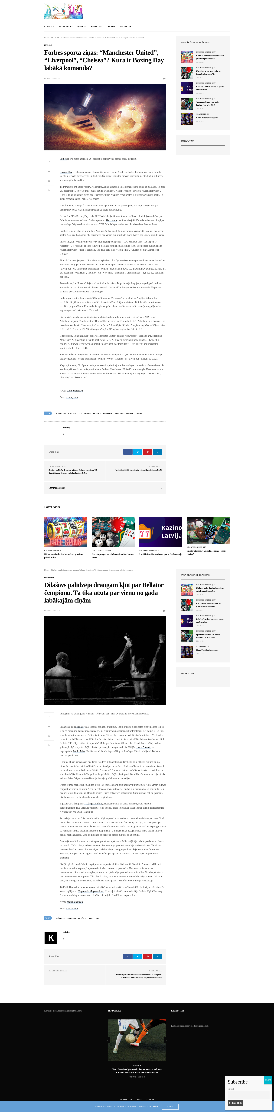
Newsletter (126, 1100)
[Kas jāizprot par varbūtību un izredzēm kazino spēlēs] (187, 73)
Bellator (80, 726)
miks (91, 918)
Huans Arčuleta (143, 747)
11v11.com (111, 220)
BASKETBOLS (66, 26)
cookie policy (152, 1106)
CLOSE (268, 1080)
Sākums (150, 1100)
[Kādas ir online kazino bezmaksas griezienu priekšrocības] (187, 57)
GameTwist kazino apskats (207, 117)
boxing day (61, 414)
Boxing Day (66, 172)
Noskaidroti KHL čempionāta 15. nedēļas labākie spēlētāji (138, 470)
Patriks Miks (79, 751)
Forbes (63, 158)
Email (231, 1089)
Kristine (47, 78)
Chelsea (72, 414)
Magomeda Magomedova (91, 891)
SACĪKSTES (125, 26)
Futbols (97, 414)
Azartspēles (202, 114)
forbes (87, 414)
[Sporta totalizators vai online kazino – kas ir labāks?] (187, 104)
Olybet (139, 1100)
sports (139, 414)
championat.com (75, 902)
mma (97, 918)
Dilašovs (82, 918)
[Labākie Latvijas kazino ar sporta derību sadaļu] (187, 88)
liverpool (108, 414)
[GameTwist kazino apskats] (187, 119)
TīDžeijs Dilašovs (93, 803)
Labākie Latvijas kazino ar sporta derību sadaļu (160, 554)
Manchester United (124, 414)
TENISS (111, 26)
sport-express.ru (75, 390)
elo (80, 414)
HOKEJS (81, 26)
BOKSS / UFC (97, 26)
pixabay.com (72, 397)
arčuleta (60, 918)
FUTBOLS (49, 26)
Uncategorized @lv (206, 52)
